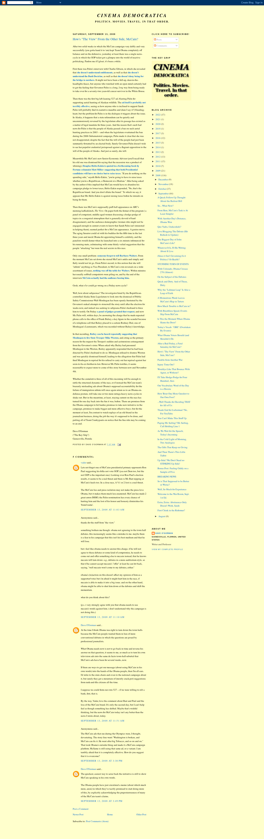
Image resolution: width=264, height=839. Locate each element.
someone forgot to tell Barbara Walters (117, 255)
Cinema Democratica (132, 15)
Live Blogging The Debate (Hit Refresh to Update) (173, 233)
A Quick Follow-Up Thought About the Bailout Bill (172, 199)
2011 (158, 161)
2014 (158, 147)
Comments (161, 45)
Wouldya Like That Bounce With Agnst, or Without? (174, 371)
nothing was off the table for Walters (111, 270)
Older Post (141, 814)
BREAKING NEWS (167, 476)
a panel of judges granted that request (116, 311)
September (163, 193)
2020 (158, 124)
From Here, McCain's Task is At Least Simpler (173, 212)
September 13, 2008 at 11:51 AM (102, 720)
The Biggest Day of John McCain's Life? (170, 241)
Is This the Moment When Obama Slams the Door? (174, 320)
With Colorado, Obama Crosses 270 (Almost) (173, 270)
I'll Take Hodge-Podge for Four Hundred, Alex (172, 379)
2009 (158, 170)
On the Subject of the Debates (172, 276)
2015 (158, 142)
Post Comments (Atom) (97, 821)
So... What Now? (165, 205)
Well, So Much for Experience (172, 489)
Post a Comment (81, 808)
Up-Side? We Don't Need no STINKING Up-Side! (171, 462)
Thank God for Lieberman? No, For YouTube (172, 411)
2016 (158, 138)
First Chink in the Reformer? (171, 510)
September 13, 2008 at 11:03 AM (102, 509)
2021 (158, 119)
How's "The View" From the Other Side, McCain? (105, 39)
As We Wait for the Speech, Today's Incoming (170, 432)
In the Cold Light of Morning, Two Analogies (172, 441)
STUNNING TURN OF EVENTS (173, 264)
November (163, 184)
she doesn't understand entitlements (95, 72)
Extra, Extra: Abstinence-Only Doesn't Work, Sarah (172, 504)
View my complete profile (167, 549)
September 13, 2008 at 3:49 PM (102, 801)
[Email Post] (119, 445)
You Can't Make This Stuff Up (172, 418)
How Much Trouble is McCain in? (174, 306)
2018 (158, 128)
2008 (158, 175)
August (162, 516)
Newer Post (78, 814)
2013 (158, 152)
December (163, 179)
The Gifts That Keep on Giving (172, 447)
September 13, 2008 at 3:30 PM (102, 760)
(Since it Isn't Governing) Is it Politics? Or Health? (172, 257)
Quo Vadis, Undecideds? (169, 226)
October (162, 188)
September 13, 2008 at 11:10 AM (102, 617)
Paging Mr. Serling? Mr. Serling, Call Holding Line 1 (173, 424)
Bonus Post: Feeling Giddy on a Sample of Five (173, 470)
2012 (158, 156)
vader (83, 462)
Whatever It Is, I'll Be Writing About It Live (172, 249)
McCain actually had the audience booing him (105, 277)
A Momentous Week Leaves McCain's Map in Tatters (171, 299)
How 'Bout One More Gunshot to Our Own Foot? (173, 395)
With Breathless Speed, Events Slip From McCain (172, 312)
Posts (159, 39)
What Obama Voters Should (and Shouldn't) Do (173, 337)
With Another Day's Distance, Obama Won (172, 220)
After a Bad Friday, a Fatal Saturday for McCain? (170, 345)
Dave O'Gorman (88, 625)
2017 (158, 133)
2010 (158, 166)
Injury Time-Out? (166, 364)
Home (110, 814)
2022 (158, 114)
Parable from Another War (170, 359)
